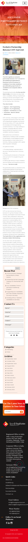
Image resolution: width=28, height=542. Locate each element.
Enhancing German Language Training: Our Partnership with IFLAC (15, 281)
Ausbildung (9, 482)
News (17, 53)
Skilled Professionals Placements (17, 485)
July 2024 (9, 368)
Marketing (10, 349)
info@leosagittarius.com (16, 502)
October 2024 (11, 361)
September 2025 (12, 359)
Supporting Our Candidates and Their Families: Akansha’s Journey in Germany (14, 293)
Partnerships (10, 488)
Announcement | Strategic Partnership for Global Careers (14, 275)
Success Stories (11, 491)
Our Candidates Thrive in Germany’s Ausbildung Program (13, 287)
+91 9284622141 (14, 513)
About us (9, 480)
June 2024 (10, 370)
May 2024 (9, 373)
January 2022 (11, 389)
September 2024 (12, 363)
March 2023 (10, 385)
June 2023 (10, 380)
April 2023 (10, 382)
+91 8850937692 (14, 511)
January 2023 (11, 387)
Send (21, 412)
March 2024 (10, 375)
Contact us (9, 494)
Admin (6, 53)
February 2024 (11, 377)
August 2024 (10, 366)
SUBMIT (10, 343)
